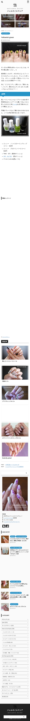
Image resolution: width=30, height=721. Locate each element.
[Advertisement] (15, 179)
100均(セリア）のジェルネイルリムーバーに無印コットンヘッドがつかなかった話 (19, 551)
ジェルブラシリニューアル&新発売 (14, 466)
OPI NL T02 (7, 156)
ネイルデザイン (6, 337)
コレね (15, 104)
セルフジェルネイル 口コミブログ (15, 712)
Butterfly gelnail (6, 458)
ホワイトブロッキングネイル (18, 606)
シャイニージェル (8, 518)
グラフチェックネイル (8, 401)
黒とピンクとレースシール (9, 361)
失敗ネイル (5, 381)
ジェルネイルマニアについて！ (12, 521)
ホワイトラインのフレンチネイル (11, 438)
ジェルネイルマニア (15, 11)
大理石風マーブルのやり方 (12, 464)
